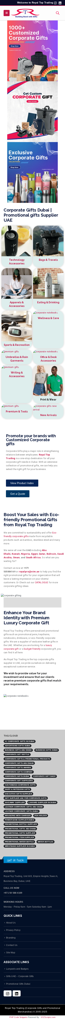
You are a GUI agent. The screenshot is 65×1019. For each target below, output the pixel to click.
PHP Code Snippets (18, 1017)
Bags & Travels (48, 259)
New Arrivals (48, 415)
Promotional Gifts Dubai (18, 984)
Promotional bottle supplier (21, 824)
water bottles (45, 842)
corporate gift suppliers (19, 781)
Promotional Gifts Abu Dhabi (20, 829)
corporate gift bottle (17, 754)
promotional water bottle (19, 842)
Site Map (10, 952)
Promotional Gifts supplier (20, 833)
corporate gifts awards (18, 768)
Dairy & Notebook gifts (17, 789)
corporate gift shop (44, 776)
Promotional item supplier (19, 837)
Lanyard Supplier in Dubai (42, 802)
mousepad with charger (18, 816)
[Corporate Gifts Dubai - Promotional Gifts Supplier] (25, 13)
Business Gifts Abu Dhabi (18, 750)
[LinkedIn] (17, 993)
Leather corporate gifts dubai (21, 811)
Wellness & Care (48, 318)
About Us (11, 922)
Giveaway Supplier (15, 802)
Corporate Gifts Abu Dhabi (19, 763)
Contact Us (11, 945)
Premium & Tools (17, 411)
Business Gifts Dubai (47, 750)
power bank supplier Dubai (19, 820)
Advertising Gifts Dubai (17, 746)
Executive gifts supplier (18, 794)
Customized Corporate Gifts (20, 785)
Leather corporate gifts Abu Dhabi (24, 807)
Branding (11, 937)
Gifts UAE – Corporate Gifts (20, 976)
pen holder (40, 816)
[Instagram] (8, 993)
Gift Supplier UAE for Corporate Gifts (26, 798)
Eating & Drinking (48, 302)
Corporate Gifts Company (19, 772)
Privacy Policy (13, 930)
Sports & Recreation (17, 344)
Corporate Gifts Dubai (17, 776)
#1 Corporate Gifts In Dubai (19, 741)
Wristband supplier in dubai (20, 846)
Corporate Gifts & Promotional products (27, 759)
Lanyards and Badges (17, 969)
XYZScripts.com (48, 1017)
